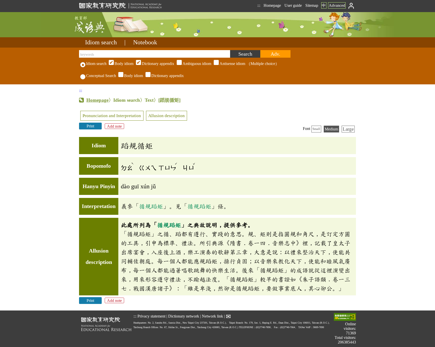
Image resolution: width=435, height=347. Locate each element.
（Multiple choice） (197, 63)
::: (258, 5)
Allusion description (166, 115)
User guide (293, 5)
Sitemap (311, 5)
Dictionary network (183, 316)
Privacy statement (151, 316)
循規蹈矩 (151, 206)
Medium (331, 129)
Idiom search (101, 42)
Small (316, 129)
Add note (114, 126)
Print (90, 126)
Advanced (337, 5)
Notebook (145, 42)
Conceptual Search (101, 76)
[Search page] (104, 36)
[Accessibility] (345, 317)
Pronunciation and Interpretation (112, 115)
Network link (212, 316)
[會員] (351, 5)
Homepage (272, 5)
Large (348, 129)
